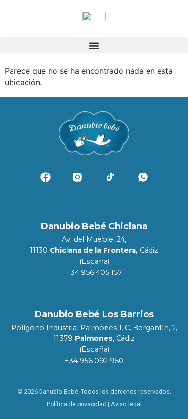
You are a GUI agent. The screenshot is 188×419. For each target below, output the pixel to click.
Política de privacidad (77, 403)
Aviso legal (126, 403)
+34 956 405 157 (94, 272)
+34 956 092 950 (94, 361)
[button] (94, 45)
